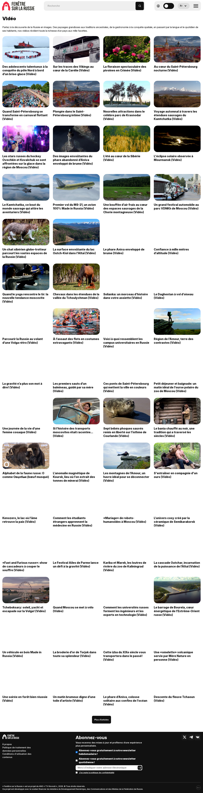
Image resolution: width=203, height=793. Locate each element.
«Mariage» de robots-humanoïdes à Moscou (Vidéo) (124, 520)
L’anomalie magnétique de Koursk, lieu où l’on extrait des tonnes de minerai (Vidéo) (74, 476)
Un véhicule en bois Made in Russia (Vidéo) (21, 654)
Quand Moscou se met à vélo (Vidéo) (73, 609)
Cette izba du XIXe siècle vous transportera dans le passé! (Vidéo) (124, 655)
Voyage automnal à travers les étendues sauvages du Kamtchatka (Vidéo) (175, 115)
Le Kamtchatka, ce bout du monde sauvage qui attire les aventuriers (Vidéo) (22, 208)
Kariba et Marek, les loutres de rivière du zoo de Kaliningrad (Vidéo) (124, 566)
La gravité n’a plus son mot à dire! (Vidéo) (22, 385)
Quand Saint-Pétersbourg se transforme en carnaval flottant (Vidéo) (25, 115)
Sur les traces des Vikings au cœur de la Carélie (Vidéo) (73, 68)
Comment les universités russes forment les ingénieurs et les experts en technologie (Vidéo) (126, 611)
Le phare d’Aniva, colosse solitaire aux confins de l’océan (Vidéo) (125, 700)
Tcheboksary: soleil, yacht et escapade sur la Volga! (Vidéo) (24, 609)
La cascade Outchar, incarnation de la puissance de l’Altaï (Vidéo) (177, 564)
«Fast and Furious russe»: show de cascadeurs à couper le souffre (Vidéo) (24, 566)
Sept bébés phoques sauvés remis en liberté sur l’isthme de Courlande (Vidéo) (124, 432)
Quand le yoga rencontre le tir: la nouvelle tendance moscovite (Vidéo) (25, 297)
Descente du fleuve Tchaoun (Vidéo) (174, 698)
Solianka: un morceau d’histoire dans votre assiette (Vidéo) (125, 296)
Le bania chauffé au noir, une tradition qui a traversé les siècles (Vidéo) (174, 432)
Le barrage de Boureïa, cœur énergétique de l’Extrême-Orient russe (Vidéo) (177, 611)
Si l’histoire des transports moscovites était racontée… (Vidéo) (73, 432)
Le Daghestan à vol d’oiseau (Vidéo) (173, 296)
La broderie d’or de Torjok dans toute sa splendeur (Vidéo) (74, 654)
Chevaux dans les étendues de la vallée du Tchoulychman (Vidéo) (76, 296)
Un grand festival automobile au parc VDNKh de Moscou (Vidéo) (176, 206)
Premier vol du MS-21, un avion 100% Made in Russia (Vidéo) (74, 206)
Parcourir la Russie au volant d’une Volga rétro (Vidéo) (22, 340)
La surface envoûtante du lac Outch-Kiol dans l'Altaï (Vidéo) (74, 251)
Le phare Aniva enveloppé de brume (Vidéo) (123, 251)
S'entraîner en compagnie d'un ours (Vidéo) (176, 475)
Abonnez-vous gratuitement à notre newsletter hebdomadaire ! (107, 752)
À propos (7, 744)
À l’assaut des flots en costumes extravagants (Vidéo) (76, 340)
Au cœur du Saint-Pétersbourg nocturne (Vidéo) (175, 68)
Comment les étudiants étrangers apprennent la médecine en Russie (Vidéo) (72, 521)
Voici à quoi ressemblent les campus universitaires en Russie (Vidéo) (126, 342)
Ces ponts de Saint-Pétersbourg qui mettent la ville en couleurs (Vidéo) (126, 387)
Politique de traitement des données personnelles (16, 749)
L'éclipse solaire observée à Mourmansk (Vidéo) (173, 158)
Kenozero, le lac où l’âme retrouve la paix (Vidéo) (19, 520)
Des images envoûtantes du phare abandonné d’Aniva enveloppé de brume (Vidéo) (73, 159)
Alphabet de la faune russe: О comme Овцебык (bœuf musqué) (25, 475)
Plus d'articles (101, 719)
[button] (133, 4)
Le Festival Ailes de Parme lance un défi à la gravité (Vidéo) (76, 564)
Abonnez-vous (91, 737)
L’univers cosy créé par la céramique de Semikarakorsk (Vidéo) (174, 521)
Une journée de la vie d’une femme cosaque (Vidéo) (21, 430)
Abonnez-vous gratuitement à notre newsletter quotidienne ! (107, 760)
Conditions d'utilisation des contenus (16, 755)
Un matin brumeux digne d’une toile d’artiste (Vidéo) (74, 698)
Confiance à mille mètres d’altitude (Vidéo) (171, 251)
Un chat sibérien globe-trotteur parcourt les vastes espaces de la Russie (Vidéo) (24, 253)
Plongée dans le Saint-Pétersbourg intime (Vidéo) (72, 113)
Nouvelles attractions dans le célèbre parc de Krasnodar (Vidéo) (124, 115)
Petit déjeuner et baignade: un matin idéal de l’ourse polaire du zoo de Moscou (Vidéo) (176, 387)
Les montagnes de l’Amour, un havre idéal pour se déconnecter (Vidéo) (126, 476)
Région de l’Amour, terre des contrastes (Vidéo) (173, 340)
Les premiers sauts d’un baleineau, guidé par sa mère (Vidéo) (73, 387)
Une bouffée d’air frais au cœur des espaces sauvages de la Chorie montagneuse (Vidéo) (125, 208)
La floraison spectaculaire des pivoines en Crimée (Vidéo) (124, 68)
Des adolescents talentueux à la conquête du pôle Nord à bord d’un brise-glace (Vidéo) (25, 70)
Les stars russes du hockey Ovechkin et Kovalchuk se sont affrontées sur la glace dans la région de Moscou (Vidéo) (24, 161)
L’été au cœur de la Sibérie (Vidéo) (121, 158)
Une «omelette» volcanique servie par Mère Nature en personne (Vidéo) (173, 655)
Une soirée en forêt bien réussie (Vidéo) (24, 698)
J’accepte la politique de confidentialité (96, 772)
